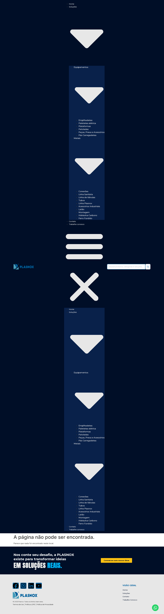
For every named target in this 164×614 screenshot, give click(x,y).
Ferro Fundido (85, 218)
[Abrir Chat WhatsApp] (155, 607)
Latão (81, 209)
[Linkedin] (31, 586)
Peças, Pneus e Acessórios (92, 132)
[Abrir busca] (147, 266)
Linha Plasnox (85, 203)
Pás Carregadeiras (87, 135)
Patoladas (84, 129)
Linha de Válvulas (87, 197)
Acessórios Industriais (89, 206)
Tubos (82, 200)
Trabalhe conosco (76, 224)
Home (71, 4)
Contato (72, 221)
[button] (84, 267)
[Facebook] (16, 586)
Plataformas (85, 126)
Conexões (83, 191)
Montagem (84, 212)
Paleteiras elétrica (87, 123)
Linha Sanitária (86, 194)
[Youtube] (39, 586)
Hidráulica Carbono (88, 215)
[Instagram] (23, 586)
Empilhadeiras (85, 120)
